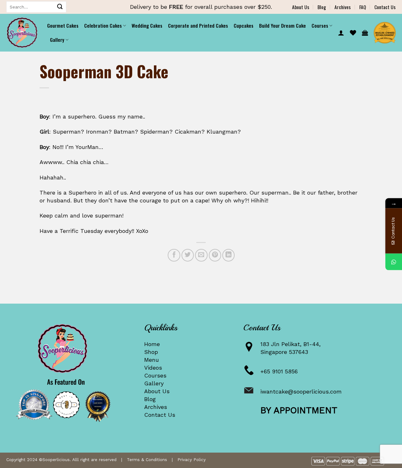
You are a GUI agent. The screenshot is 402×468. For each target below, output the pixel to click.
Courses (155, 375)
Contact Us (385, 6)
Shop (151, 352)
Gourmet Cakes (63, 25)
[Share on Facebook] (174, 255)
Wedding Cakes (147, 25)
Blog (322, 6)
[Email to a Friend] (201, 255)
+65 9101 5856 (279, 371)
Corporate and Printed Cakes (198, 25)
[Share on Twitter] (188, 255)
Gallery (154, 383)
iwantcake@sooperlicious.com (301, 391)
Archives (342, 6)
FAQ (362, 6)
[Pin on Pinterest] (215, 255)
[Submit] (60, 7)
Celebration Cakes (103, 25)
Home (152, 344)
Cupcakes (243, 25)
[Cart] (365, 32)
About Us (300, 6)
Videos (153, 367)
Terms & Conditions (147, 459)
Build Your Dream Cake (282, 25)
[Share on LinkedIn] (228, 255)
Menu (151, 359)
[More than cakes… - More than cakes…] (22, 33)
